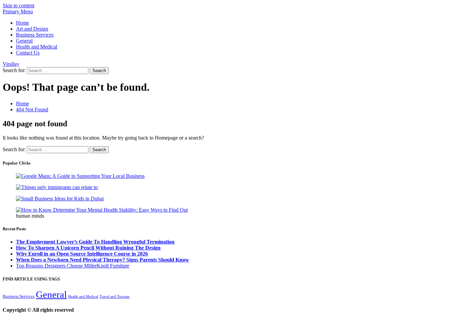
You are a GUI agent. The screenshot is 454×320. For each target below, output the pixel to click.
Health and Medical (36, 47)
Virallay (11, 64)
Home (22, 23)
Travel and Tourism (114, 296)
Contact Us (28, 52)
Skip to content (18, 5)
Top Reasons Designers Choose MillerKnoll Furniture (72, 265)
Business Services (35, 35)
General (24, 41)
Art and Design (32, 29)
